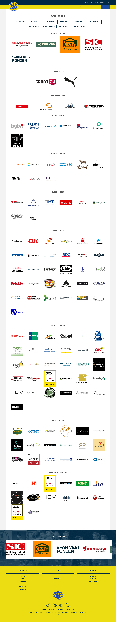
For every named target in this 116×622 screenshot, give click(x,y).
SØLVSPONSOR (33, 26)
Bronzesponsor (48, 26)
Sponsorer (93, 576)
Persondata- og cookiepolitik (66, 609)
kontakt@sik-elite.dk (63, 612)
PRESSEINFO (23, 589)
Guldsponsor (94, 22)
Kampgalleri (22, 586)
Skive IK (86, 2)
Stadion (58, 576)
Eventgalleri (93, 579)
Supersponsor (79, 22)
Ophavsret (52, 609)
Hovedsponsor (20, 22)
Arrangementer (93, 581)
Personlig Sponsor (79, 26)
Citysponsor (63, 26)
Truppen (23, 576)
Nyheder (91, 2)
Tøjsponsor (35, 22)
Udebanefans (58, 579)
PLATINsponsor (49, 22)
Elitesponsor (64, 22)
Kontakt (108, 2)
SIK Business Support (99, 2)
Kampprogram (23, 581)
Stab (22, 579)
